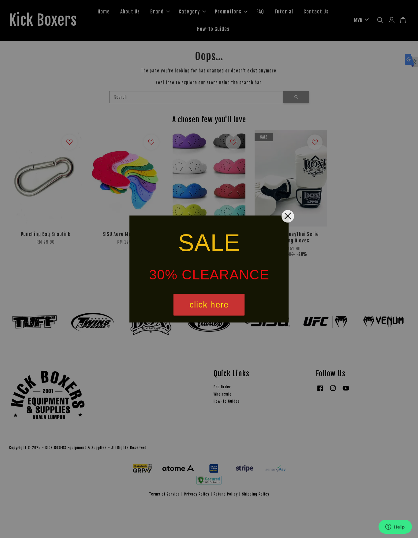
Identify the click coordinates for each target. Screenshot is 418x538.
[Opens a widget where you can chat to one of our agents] (395, 527)
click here (209, 304)
